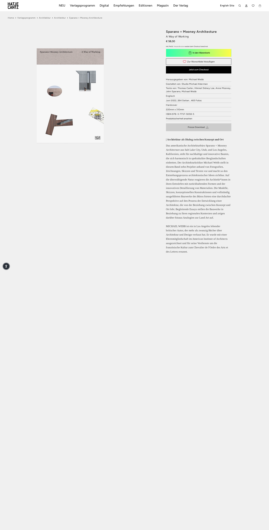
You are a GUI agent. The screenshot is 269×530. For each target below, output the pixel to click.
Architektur (45, 18)
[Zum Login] (246, 5)
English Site (227, 5)
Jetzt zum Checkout (199, 69)
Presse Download (196, 127)
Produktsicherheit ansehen (179, 118)
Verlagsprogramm (26, 18)
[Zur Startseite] (17, 5)
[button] (6, 266)
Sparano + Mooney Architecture (85, 18)
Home (11, 18)
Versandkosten (179, 46)
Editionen (145, 5)
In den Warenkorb (201, 52)
